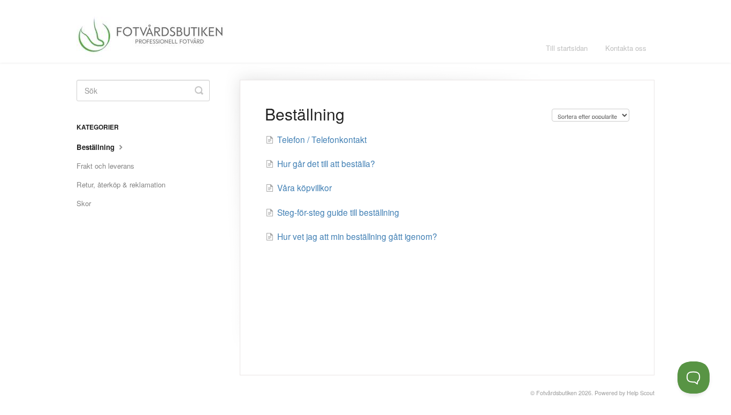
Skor (84, 203)
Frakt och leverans (105, 166)
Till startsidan (567, 48)
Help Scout (640, 393)
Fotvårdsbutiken (556, 393)
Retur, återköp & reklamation (121, 184)
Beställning (97, 147)
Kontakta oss (625, 48)
